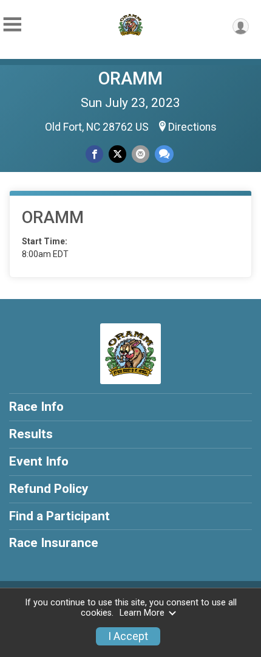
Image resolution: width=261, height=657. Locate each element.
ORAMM (130, 78)
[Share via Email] (140, 154)
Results (31, 434)
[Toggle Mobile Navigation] (12, 24)
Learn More (142, 613)
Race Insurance (53, 542)
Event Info (39, 461)
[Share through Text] (164, 154)
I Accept (128, 636)
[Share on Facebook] (94, 154)
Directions (192, 127)
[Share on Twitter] (117, 154)
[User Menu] (240, 26)
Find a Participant (59, 516)
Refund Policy (48, 488)
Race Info (36, 406)
